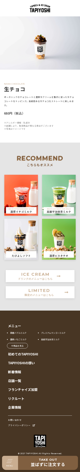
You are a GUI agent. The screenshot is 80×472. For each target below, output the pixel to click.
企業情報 (14, 407)
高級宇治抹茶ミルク (50, 339)
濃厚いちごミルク (18, 339)
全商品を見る (17, 345)
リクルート (16, 398)
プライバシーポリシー (19, 425)
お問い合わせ (15, 419)
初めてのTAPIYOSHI (23, 354)
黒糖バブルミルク (18, 332)
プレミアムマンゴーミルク (53, 332)
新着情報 (14, 371)
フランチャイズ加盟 (23, 389)
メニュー (14, 325)
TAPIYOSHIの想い (21, 362)
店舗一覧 (14, 380)
